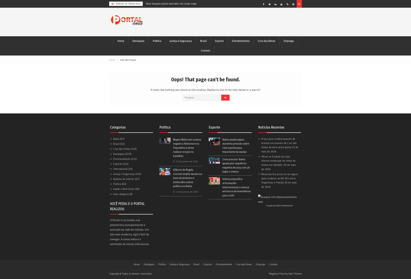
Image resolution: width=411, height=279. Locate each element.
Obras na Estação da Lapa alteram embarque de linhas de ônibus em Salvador (278, 161)
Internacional (120, 168)
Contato (205, 50)
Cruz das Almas (266, 41)
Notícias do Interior (123, 178)
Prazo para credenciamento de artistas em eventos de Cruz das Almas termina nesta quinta (279, 143)
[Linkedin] (275, 4)
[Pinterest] (293, 4)
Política (157, 41)
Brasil (203, 41)
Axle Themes (295, 273)
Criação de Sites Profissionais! (279, 206)
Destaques (138, 41)
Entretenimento (241, 41)
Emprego (289, 41)
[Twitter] (269, 4)
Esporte (219, 41)
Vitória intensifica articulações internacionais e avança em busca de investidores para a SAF (236, 187)
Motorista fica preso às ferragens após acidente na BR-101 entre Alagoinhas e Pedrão (279, 178)
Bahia (116, 138)
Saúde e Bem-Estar (123, 188)
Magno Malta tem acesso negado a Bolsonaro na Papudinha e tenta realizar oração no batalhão (187, 148)
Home (120, 41)
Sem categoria (121, 194)
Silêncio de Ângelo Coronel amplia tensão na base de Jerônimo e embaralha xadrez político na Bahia (187, 178)
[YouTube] (281, 4)
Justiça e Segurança (181, 41)
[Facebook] (263, 4)
